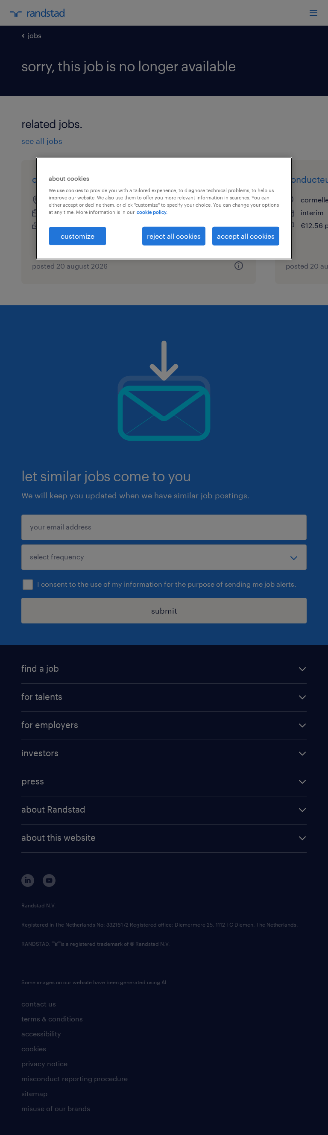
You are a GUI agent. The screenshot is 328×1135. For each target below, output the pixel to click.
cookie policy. (152, 212)
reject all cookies (174, 235)
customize (77, 235)
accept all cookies (246, 235)
